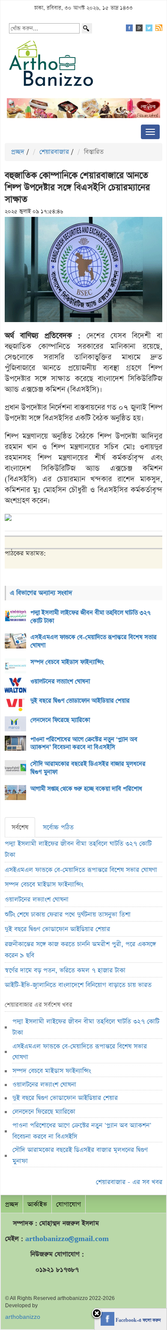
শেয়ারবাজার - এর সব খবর (129, 1182)
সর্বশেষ (20, 827)
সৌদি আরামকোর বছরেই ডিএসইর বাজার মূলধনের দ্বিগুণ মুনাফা (88, 768)
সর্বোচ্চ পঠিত (58, 827)
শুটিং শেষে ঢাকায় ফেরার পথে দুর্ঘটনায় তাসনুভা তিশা (68, 914)
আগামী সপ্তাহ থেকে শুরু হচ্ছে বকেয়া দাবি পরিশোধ (86, 789)
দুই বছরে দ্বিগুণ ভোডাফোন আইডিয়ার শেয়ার (80, 701)
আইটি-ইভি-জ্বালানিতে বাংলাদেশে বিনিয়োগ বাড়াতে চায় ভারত (78, 984)
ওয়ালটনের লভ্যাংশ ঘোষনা (60, 681)
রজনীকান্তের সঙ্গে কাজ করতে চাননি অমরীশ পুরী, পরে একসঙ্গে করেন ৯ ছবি (80, 950)
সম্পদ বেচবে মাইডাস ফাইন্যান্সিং (67, 662)
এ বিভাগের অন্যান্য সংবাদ (41, 592)
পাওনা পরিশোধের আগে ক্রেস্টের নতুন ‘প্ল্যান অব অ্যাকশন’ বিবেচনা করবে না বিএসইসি (83, 743)
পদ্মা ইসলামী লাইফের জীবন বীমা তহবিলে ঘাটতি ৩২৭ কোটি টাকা (90, 617)
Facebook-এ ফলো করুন (137, 1321)
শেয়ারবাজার (54, 151)
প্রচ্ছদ (17, 151)
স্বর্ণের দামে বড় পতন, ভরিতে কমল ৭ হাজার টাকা (65, 970)
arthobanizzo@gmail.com (67, 1238)
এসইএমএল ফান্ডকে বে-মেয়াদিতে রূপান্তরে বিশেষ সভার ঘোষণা (93, 641)
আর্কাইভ (37, 1204)
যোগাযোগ (68, 1204)
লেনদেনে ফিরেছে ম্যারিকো (60, 720)
